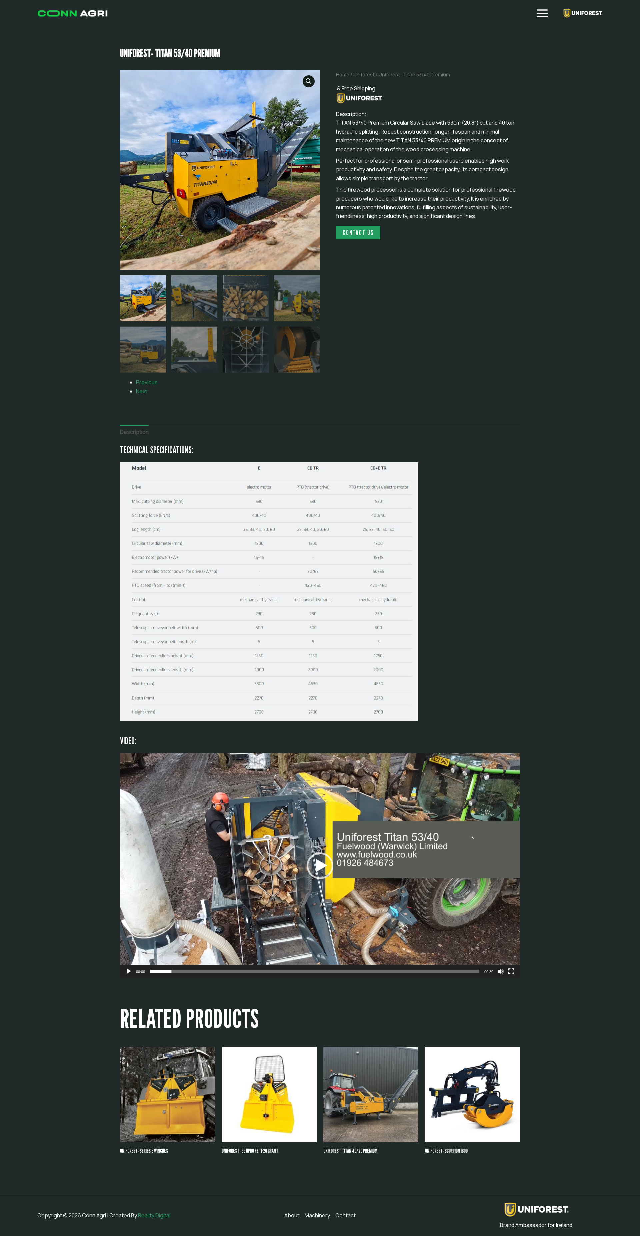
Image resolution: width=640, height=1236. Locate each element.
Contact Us (358, 233)
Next (141, 391)
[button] (309, 81)
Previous (147, 382)
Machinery (317, 1215)
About (291, 1215)
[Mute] (500, 971)
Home (342, 74)
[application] (320, 865)
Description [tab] (134, 432)
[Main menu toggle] (542, 13)
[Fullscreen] (511, 971)
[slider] (314, 971)
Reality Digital (154, 1215)
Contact (345, 1215)
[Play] (128, 971)
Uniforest (364, 74)
